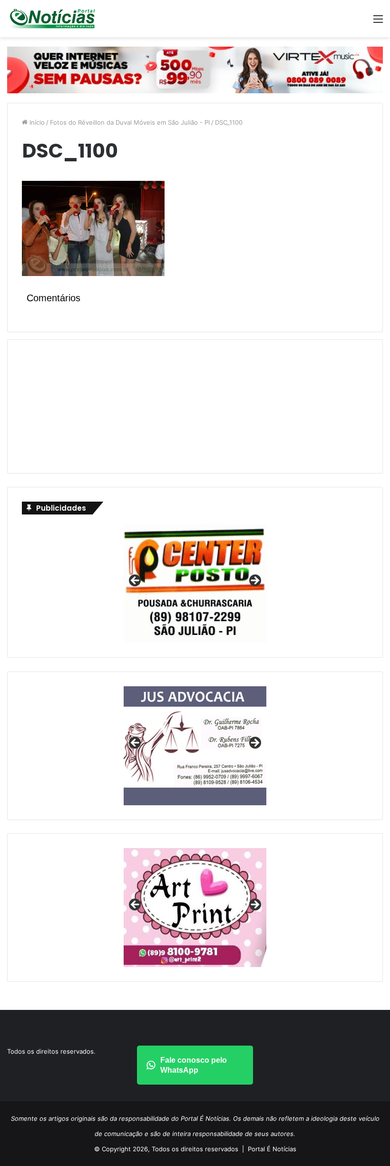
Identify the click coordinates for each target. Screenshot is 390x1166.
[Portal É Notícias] (52, 18)
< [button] (135, 581)
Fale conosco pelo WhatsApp (193, 1065)
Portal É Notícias (272, 1149)
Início (36, 122)
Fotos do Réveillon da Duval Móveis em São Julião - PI (130, 122)
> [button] (254, 581)
